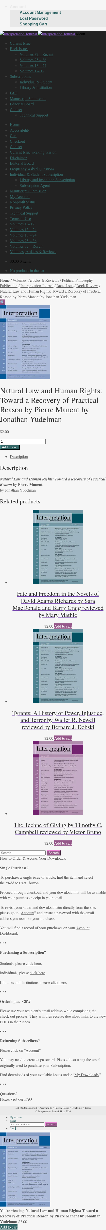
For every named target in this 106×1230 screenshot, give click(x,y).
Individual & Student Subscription (36, 174)
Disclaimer (18, 157)
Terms (88, 1108)
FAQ (14, 92)
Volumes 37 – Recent (36, 54)
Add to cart (10, 447)
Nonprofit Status (22, 201)
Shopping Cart (33, 24)
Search (13, 1120)
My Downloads (86, 1074)
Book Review (87, 285)
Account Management (40, 12)
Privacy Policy (21, 207)
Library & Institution (36, 87)
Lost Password (34, 18)
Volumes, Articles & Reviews (33, 251)
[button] (2, 302)
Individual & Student (36, 81)
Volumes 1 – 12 (32, 70)
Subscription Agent (35, 185)
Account (18, 7)
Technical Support (34, 115)
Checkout (17, 141)
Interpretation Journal (36, 285)
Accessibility (20, 130)
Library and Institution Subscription (47, 179)
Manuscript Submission (28, 98)
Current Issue (20, 43)
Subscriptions (20, 76)
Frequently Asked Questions (32, 168)
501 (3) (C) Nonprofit (26, 1108)
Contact (16, 109)
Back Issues (19, 48)
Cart (13, 135)
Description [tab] (19, 456)
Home (14, 124)
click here (33, 963)
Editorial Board (22, 103)
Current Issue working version (33, 152)
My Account (20, 196)
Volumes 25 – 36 (33, 59)
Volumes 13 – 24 (33, 65)
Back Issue (64, 285)
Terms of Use (20, 218)
